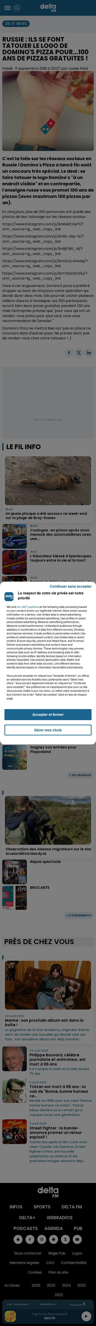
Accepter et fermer (48, 714)
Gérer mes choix (48, 729)
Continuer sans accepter (71, 586)
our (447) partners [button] (28, 607)
